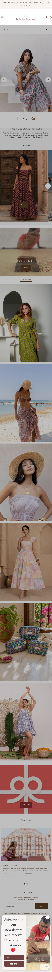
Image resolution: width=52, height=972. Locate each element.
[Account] (47, 17)
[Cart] (51, 17)
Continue (14, 963)
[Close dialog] (47, 917)
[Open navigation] (6, 17)
